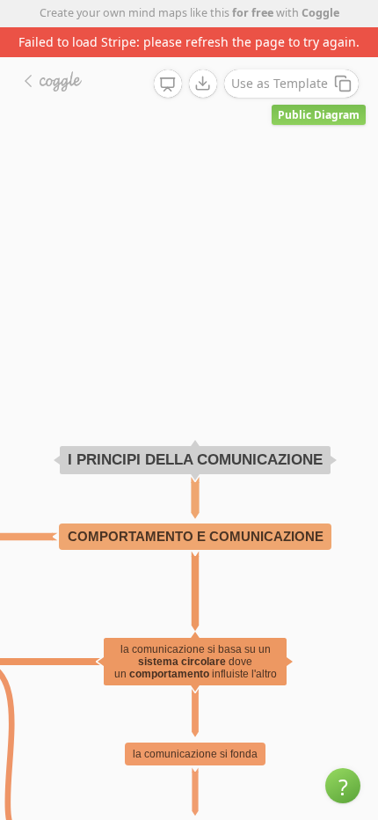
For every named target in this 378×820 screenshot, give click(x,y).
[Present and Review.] (168, 84)
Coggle (320, 12)
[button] (342, 785)
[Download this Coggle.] (203, 84)
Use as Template (279, 83)
